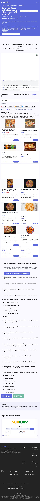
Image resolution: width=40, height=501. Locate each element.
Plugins (23, 461)
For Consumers (35, 449)
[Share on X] (19, 493)
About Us (33, 461)
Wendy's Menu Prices (14, 474)
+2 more (32, 428)
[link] (20, 422)
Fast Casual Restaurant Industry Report (15, 486)
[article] (20, 428)
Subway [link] (20, 426)
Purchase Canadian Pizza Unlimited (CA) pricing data (17, 273)
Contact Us (24, 463)
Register (23, 447)
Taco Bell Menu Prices (29, 471)
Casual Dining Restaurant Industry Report (16, 488)
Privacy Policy (34, 466)
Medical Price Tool (35, 459)
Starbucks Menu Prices (29, 474)
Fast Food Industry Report (13, 483)
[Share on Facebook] (17, 493)
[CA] (5, 2)
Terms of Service (35, 463)
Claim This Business (34, 95)
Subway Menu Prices (14, 478)
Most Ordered (4, 100)
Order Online (10, 33)
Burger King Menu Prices (14, 471)
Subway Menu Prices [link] (7, 435)
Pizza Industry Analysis (24, 483)
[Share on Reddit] (20, 493)
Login (23, 449)
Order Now (15, 140)
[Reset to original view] (37, 55)
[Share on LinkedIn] (22, 493)
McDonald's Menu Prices (30, 478)
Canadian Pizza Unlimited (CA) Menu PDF (25, 109)
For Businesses (35, 447)
